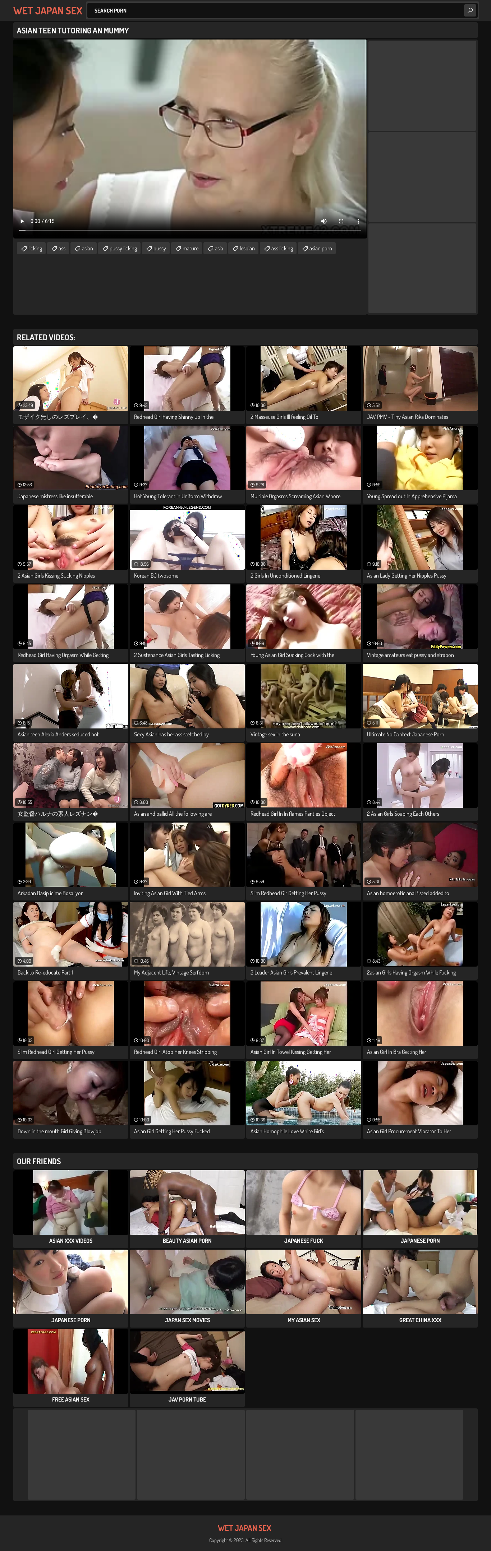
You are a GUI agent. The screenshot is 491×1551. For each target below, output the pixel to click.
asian (87, 248)
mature (190, 248)
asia (219, 248)
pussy (159, 248)
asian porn (320, 248)
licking (35, 248)
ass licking (282, 248)
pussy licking (123, 248)
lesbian (247, 248)
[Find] (470, 10)
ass (62, 248)
